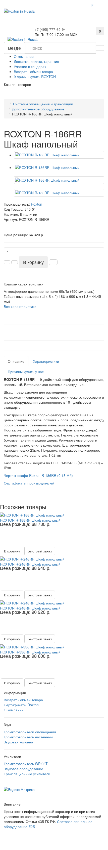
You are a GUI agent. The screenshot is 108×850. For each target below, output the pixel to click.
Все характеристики (20, 306)
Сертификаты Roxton (21, 704)
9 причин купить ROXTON (35, 76)
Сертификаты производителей (29, 482)
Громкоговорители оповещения (30, 731)
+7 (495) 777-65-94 (50, 29)
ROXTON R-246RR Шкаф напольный (30, 564)
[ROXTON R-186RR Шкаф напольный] (59, 155)
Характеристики (46, 361)
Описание (16, 361)
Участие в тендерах (30, 66)
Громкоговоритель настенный (28, 736)
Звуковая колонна (18, 741)
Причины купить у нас (26, 371)
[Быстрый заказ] (53, 262)
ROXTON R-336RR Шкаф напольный (30, 651)
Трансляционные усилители (27, 773)
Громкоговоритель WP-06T (26, 763)
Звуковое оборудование (23, 768)
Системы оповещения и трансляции (43, 103)
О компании (24, 56)
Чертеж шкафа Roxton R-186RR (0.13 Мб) (38, 475)
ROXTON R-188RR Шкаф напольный (30, 520)
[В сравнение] (99, 515)
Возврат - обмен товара (33, 71)
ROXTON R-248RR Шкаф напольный (30, 608)
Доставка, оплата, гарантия (36, 61)
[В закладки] (105, 515)
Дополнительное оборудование (38, 108)
